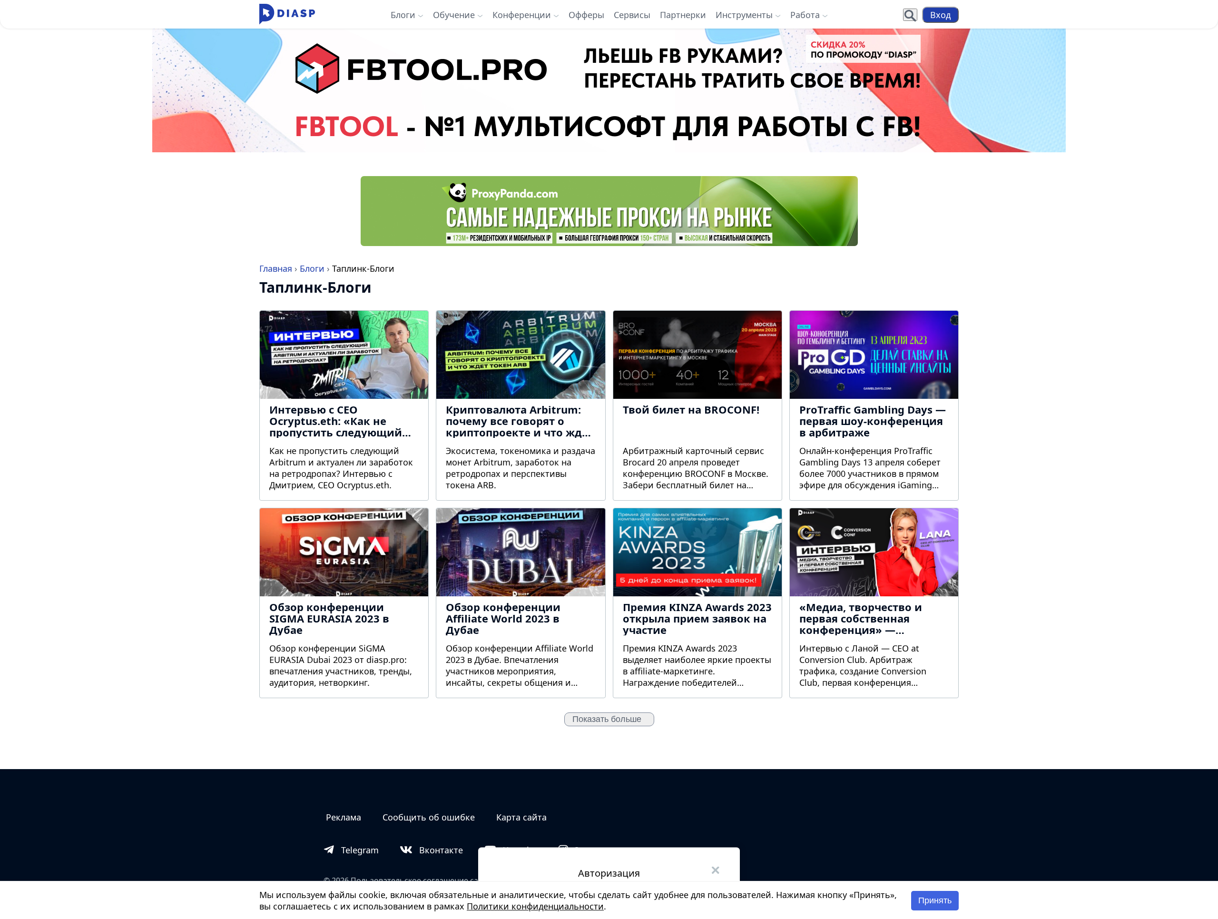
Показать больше (609, 719)
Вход (940, 14)
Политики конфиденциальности (535, 906)
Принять (935, 900)
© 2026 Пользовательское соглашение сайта (407, 880)
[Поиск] (910, 15)
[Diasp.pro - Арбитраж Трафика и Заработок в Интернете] (287, 14)
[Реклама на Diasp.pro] (609, 90)
